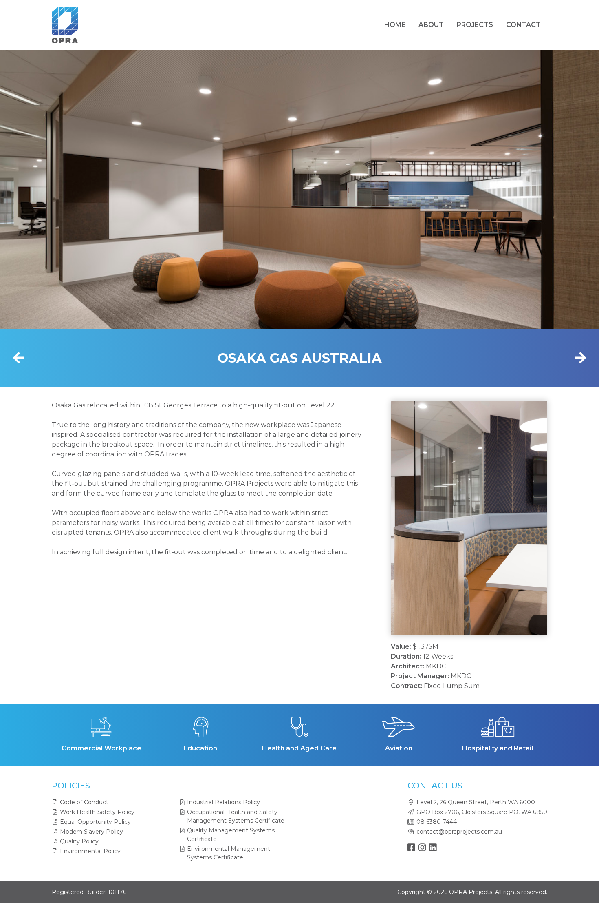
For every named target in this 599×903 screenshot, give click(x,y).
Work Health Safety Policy (97, 812)
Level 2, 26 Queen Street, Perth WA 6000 (475, 802)
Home (394, 25)
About (431, 25)
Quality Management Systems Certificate (231, 835)
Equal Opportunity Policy (95, 822)
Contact (523, 25)
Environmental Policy (90, 851)
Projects (475, 25)
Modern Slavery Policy (91, 831)
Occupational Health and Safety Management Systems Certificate (235, 816)
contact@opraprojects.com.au (459, 831)
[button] (409, 518)
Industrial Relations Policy (223, 802)
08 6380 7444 (436, 822)
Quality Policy (79, 841)
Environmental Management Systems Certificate (228, 853)
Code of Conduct (84, 802)
